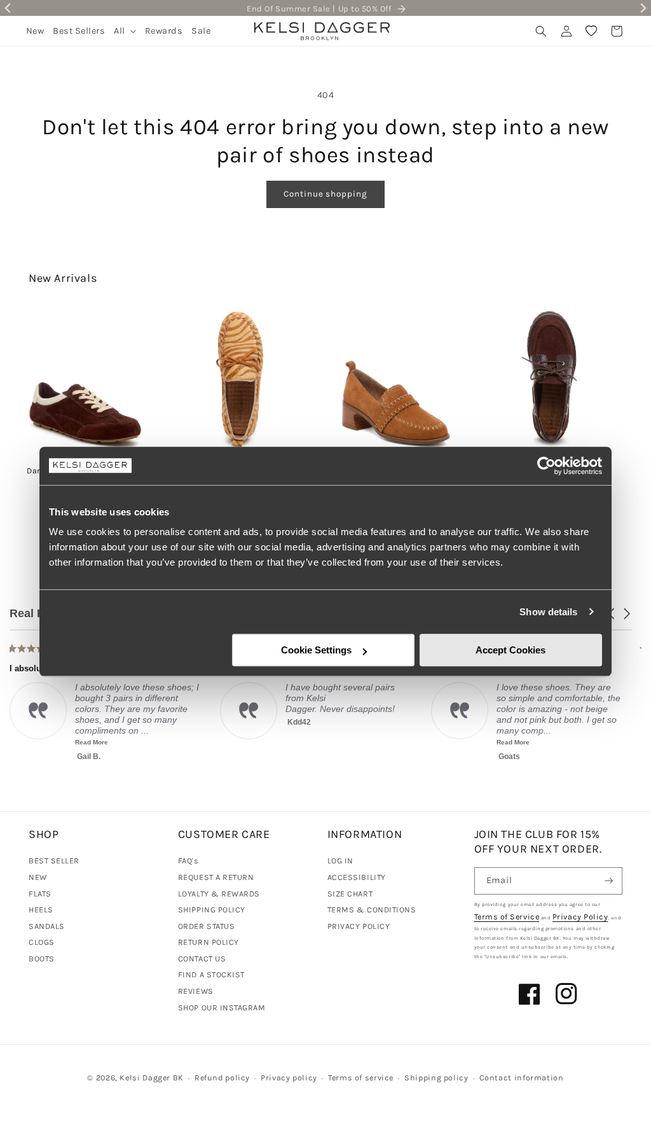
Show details (548, 611)
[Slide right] (624, 372)
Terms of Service (507, 916)
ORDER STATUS (206, 926)
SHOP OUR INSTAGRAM (222, 1007)
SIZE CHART (350, 893)
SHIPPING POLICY (211, 909)
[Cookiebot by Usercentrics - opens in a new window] (546, 465)
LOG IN (340, 860)
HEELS (41, 909)
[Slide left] (27, 372)
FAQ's (188, 860)
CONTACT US (202, 958)
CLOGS (42, 942)
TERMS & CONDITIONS (371, 909)
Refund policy (222, 1077)
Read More (410, 742)
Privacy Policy (580, 916)
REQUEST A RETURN (216, 877)
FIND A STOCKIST (211, 974)
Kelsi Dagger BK (151, 1077)
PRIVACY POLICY (358, 926)
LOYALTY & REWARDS (219, 893)
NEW (38, 877)
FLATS (40, 893)
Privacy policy (289, 1077)
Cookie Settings (316, 650)
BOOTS (42, 958)
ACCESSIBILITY (356, 877)
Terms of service (361, 1077)
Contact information (521, 1077)
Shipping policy (436, 1077)
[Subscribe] (609, 881)
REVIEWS (196, 991)
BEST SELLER (54, 860)
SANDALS (47, 926)
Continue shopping (325, 194)
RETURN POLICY (208, 942)
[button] (124, 30)
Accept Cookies (510, 650)
